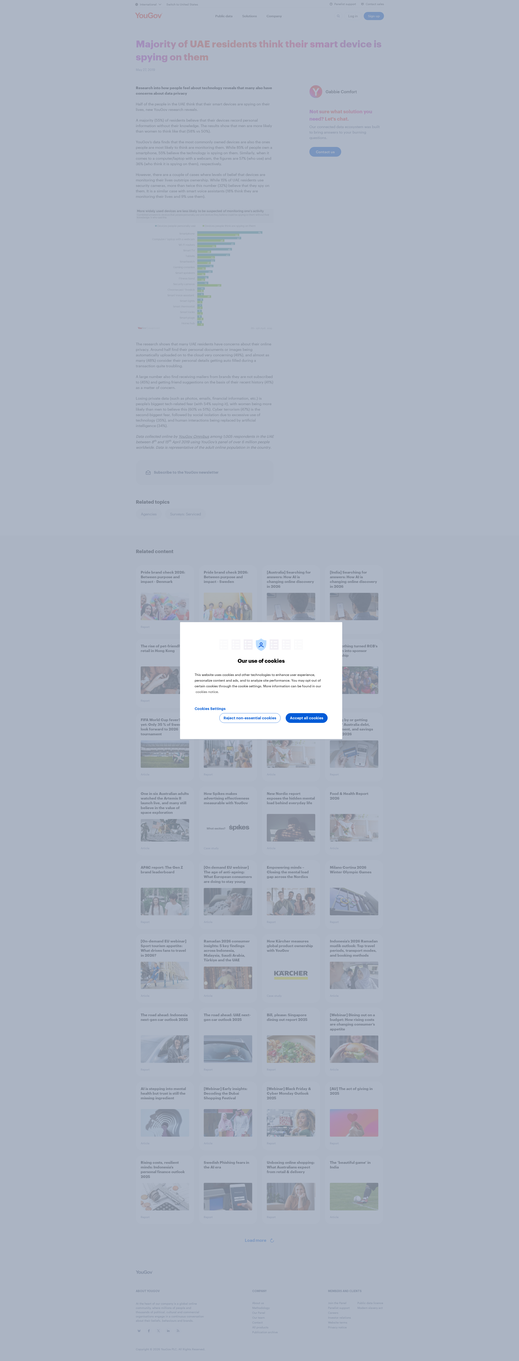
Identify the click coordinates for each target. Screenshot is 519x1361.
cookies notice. (207, 691)
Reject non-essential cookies (250, 718)
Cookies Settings (210, 708)
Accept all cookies (306, 718)
